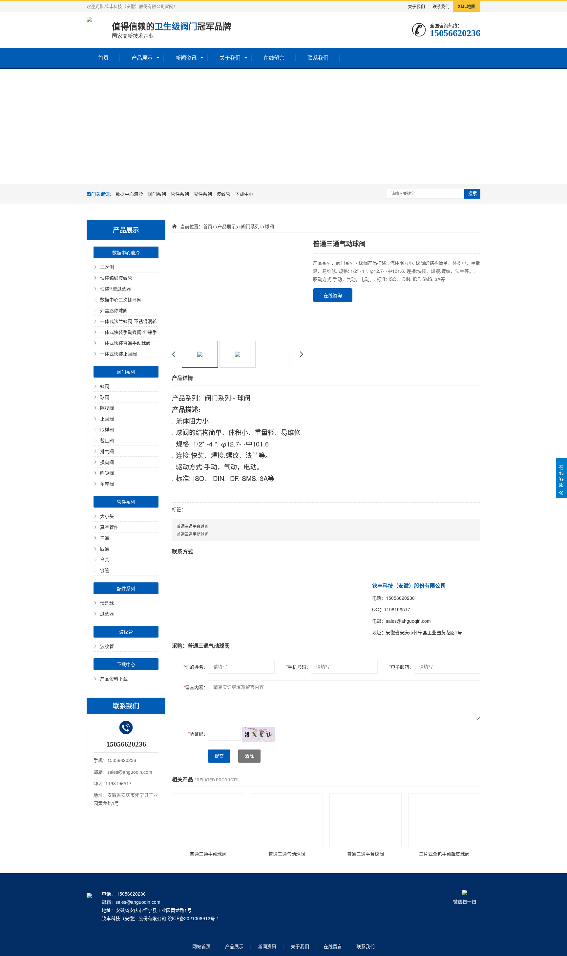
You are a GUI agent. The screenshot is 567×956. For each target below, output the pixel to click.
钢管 (104, 570)
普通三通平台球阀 (192, 526)
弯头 (104, 559)
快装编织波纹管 (116, 277)
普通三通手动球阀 (192, 534)
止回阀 (107, 418)
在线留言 (273, 57)
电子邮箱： (401, 666)
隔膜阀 (107, 407)
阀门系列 (157, 193)
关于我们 (416, 6)
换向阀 (107, 462)
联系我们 (441, 6)
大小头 (107, 516)
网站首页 (201, 946)
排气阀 (107, 451)
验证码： (198, 733)
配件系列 (203, 193)
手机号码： (298, 666)
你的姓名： (195, 666)
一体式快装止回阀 (118, 353)
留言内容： (195, 687)
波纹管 (223, 193)
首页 (103, 57)
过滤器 (107, 613)
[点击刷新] (258, 734)
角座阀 (107, 483)
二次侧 (107, 267)
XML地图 (466, 6)
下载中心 (244, 193)
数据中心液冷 (129, 193)
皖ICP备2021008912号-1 (193, 918)
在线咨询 (333, 295)
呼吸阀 (107, 472)
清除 (249, 756)
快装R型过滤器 (115, 288)
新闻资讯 (186, 57)
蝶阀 (104, 386)
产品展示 (142, 57)
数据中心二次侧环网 (120, 299)
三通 (104, 537)
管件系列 (180, 193)
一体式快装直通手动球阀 (125, 342)
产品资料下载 (114, 678)
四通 (104, 548)
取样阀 (107, 429)
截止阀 (107, 440)
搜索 (472, 193)
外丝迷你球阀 (114, 310)
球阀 (104, 397)
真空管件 (109, 527)
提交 (219, 756)
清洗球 (107, 602)
